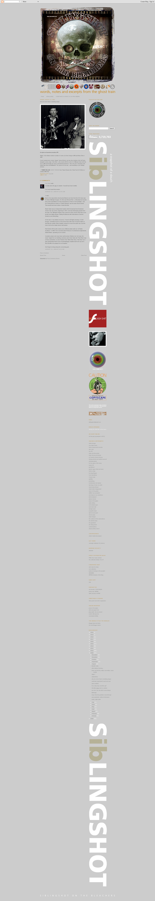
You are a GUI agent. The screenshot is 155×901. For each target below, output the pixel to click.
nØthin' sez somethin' (94, 493)
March (94, 711)
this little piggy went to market (99, 688)
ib (45, 195)
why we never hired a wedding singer (49, 101)
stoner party (92, 514)
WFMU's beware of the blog (96, 575)
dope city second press (95, 455)
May (93, 706)
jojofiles (91, 479)
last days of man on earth (95, 485)
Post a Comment (44, 253)
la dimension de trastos (95, 483)
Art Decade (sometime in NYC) (97, 436)
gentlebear (92, 467)
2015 (92, 643)
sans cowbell (95, 683)
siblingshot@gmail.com (95, 422)
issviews (91, 550)
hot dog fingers (93, 473)
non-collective (92, 569)
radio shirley (92, 503)
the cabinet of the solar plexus (97, 518)
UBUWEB (91, 573)
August (94, 664)
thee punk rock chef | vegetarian (97, 600)
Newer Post (43, 255)
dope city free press (94, 453)
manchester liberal (93, 487)
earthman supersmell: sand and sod (101, 681)
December (95, 654)
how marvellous (93, 475)
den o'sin (91, 449)
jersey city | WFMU (93, 591)
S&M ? (93, 674)
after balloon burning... (98, 668)
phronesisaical (92, 497)
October (94, 659)
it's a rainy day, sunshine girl (99, 685)
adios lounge (92, 443)
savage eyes (92, 508)
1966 (45, 174)
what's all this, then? (94, 528)
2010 (92, 650)
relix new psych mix (94, 610)
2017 (92, 639)
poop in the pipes (93, 501)
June (93, 704)
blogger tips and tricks (94, 623)
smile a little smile (96, 699)
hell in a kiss (92, 471)
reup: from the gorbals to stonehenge (101, 694)
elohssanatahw (93, 461)
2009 (92, 653)
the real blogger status (95, 625)
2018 (92, 637)
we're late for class (93, 567)
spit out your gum (93, 512)
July (93, 702)
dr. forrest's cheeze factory (96, 457)
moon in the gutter (93, 491)
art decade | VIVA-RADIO (95, 589)
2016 (92, 641)
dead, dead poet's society (95, 447)
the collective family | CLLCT (96, 559)
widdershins (95, 676)
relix (90, 582)
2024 (92, 632)
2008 (92, 718)
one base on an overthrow (96, 495)
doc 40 (90, 451)
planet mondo (92, 499)
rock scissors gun (93, 504)
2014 (92, 646)
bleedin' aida (95, 666)
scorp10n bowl (92, 510)
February (94, 713)
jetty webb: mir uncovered (95, 612)
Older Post (84, 255)
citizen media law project (95, 536)
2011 (92, 648)
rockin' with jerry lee (94, 614)
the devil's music (93, 520)
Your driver (48, 183)
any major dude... (93, 445)
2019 (92, 634)
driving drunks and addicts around (98, 459)
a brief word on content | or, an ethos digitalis (68, 96)
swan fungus (92, 516)
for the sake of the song (95, 463)
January (94, 715)
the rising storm (93, 524)
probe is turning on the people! (97, 571)
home (42, 96)
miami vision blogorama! (95, 489)
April (93, 709)
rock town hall (92, 507)
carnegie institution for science (97, 543)
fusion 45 (91, 465)
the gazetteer (92, 522)
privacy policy (49, 96)
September (95, 661)
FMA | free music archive (95, 557)
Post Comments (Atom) (53, 258)
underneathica (92, 526)
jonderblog (91, 481)
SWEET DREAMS (55, 170)
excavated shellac (93, 616)
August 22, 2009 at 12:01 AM (55, 191)
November (95, 657)
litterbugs (94, 692)
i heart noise (92, 477)
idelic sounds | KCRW (94, 593)
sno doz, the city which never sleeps (101, 690)
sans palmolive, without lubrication (100, 697)
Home (63, 255)
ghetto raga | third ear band (96, 469)
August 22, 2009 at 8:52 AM (54, 249)
